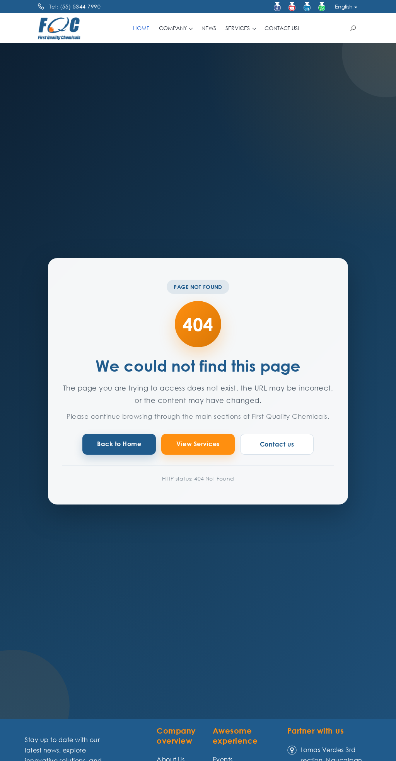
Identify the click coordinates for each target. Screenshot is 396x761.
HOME (141, 28)
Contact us (277, 444)
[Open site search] (353, 28)
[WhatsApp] (321, 6)
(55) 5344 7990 (80, 6)
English (344, 6)
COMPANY (173, 28)
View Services (198, 444)
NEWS (208, 28)
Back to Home (119, 444)
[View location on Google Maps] (292, 750)
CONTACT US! (282, 28)
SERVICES (238, 28)
